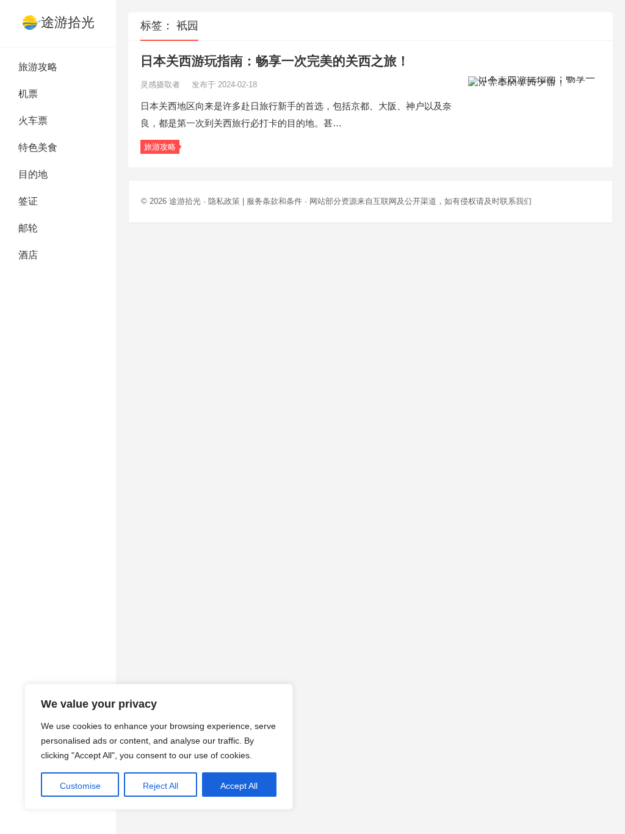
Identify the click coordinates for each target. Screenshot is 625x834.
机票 (28, 94)
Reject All (160, 786)
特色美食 (37, 147)
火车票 (33, 120)
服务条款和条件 (274, 201)
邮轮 (28, 228)
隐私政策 (224, 201)
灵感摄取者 (161, 84)
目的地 (33, 174)
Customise (80, 786)
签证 (28, 201)
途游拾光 (68, 22)
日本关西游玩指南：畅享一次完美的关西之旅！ (275, 61)
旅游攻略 (37, 67)
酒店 (28, 255)
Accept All (239, 786)
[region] (158, 747)
